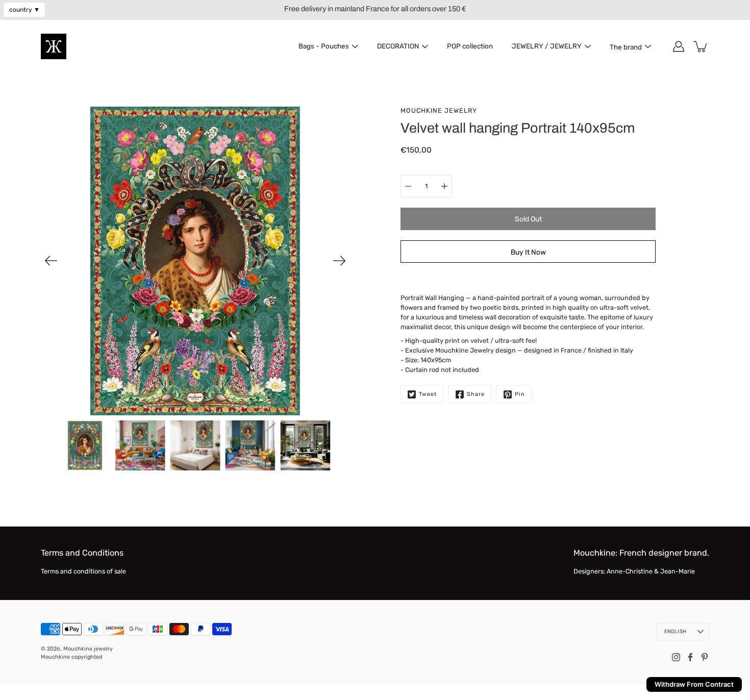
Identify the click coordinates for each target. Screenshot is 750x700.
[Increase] (444, 186)
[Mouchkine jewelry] (53, 46)
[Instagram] (676, 657)
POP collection (470, 46)
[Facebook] (690, 657)
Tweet (428, 394)
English (675, 632)
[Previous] (51, 261)
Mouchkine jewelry (88, 648)
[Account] (678, 46)
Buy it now (528, 252)
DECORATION (398, 46)
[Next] (339, 261)
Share (476, 394)
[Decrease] (408, 186)
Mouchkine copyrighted (71, 657)
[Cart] (701, 46)
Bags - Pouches (323, 46)
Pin (520, 394)
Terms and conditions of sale (83, 571)
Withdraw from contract (694, 684)
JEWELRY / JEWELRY (547, 46)
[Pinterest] (704, 657)
